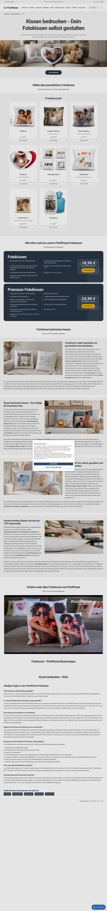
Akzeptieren (53, 463)
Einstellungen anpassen (53, 467)
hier (46, 458)
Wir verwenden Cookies (40, 443)
